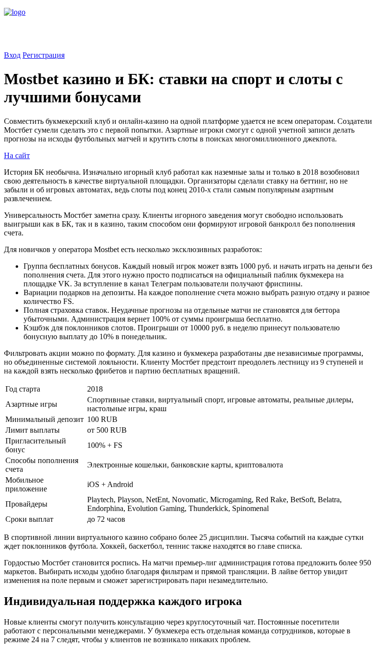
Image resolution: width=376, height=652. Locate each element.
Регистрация (44, 55)
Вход (12, 55)
